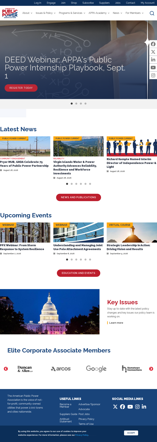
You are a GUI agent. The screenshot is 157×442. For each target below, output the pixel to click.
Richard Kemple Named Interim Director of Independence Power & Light (131, 163)
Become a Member (65, 405)
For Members (133, 13)
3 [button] (80, 103)
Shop (74, 2)
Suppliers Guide (68, 414)
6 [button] (90, 183)
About (25, 13)
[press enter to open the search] (152, 13)
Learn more (116, 322)
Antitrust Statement (66, 420)
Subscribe (88, 2)
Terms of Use (86, 424)
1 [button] (71, 103)
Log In (37, 2)
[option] (78, 59)
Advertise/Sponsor (87, 404)
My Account (148, 2)
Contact (130, 2)
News (116, 13)
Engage (51, 2)
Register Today (21, 87)
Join (63, 2)
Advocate (84, 409)
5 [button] (85, 183)
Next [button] (151, 369)
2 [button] (76, 103)
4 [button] (85, 103)
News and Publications (78, 197)
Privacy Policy (86, 419)
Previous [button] (6, 369)
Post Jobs (84, 414)
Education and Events (78, 273)
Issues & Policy (44, 13)
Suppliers (104, 2)
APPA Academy (98, 13)
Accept (131, 433)
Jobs (118, 2)
